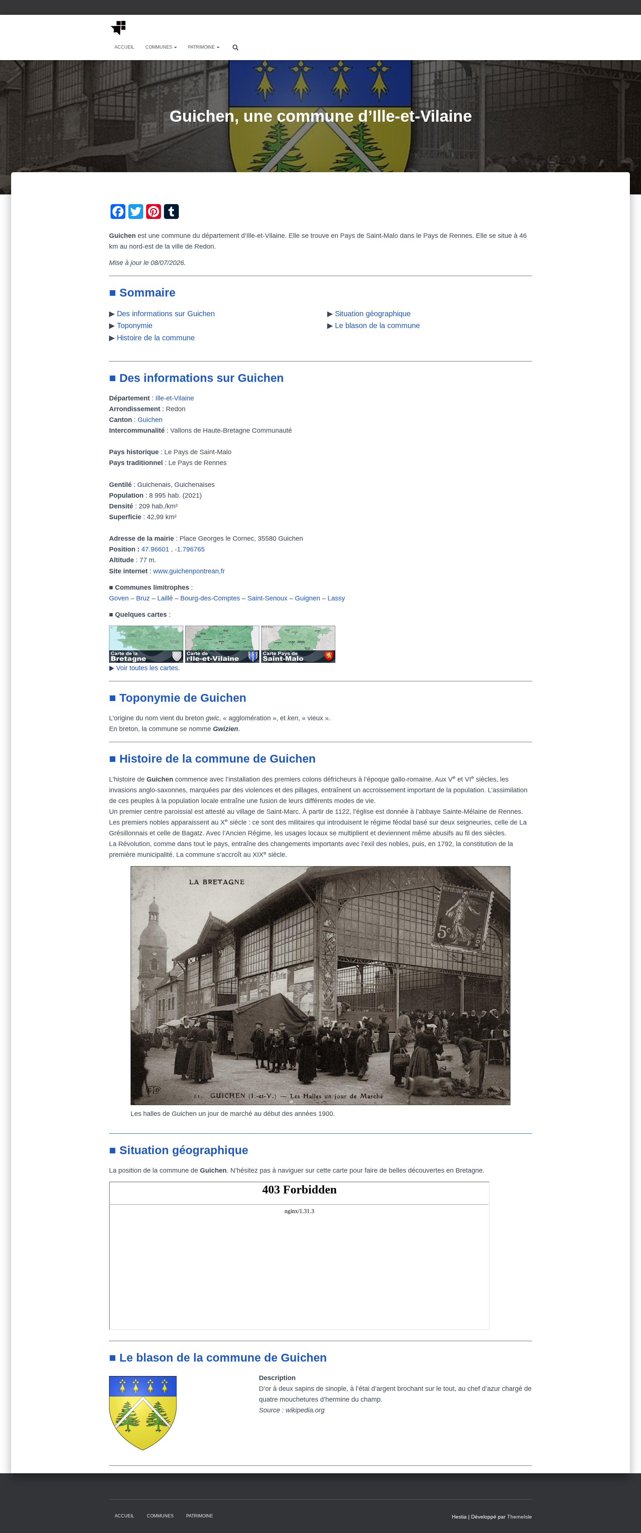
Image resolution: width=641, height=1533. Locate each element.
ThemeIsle (519, 1517)
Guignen (307, 598)
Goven (119, 598)
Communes (159, 47)
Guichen (150, 419)
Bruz (143, 598)
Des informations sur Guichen (166, 313)
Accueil (124, 47)
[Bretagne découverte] (118, 28)
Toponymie (134, 325)
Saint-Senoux (267, 598)
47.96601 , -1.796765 (173, 549)
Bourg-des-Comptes (210, 598)
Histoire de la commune (156, 338)
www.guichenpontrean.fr (189, 571)
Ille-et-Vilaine (174, 398)
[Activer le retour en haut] (626, 1518)
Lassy (336, 598)
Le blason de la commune (377, 325)
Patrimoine (202, 47)
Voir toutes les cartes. (148, 668)
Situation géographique (373, 313)
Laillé (165, 598)
